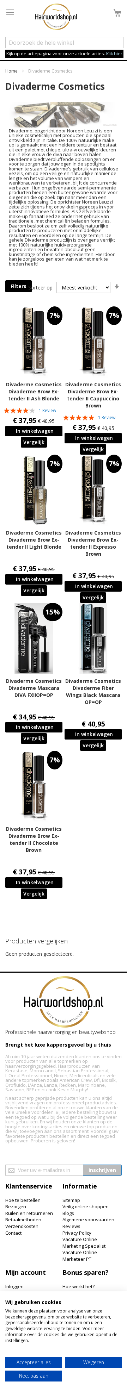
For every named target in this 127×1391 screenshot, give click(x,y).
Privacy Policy (76, 1233)
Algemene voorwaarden (88, 1219)
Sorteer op (40, 287)
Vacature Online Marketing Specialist (83, 1242)
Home (12, 71)
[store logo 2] (56, 18)
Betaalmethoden (23, 1219)
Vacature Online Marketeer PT (79, 1255)
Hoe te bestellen (23, 1200)
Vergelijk (33, 442)
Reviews (71, 1226)
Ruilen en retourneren (29, 1213)
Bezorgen (15, 1206)
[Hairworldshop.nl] (63, 1002)
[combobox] (64, 42)
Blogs (68, 1213)
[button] (33, 442)
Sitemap (71, 1200)
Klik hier (114, 54)
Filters (18, 286)
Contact (13, 1233)
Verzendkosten (21, 1226)
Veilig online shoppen (85, 1206)
